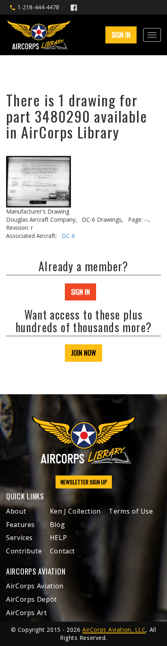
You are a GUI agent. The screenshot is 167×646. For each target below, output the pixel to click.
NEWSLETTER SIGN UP (83, 481)
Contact (62, 551)
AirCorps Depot (31, 599)
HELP (58, 537)
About (16, 511)
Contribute (24, 551)
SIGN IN (80, 292)
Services (19, 537)
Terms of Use (131, 511)
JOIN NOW (83, 353)
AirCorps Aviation (35, 585)
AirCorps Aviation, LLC (114, 629)
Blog (57, 524)
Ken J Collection (75, 511)
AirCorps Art (26, 612)
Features (20, 524)
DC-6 (68, 236)
